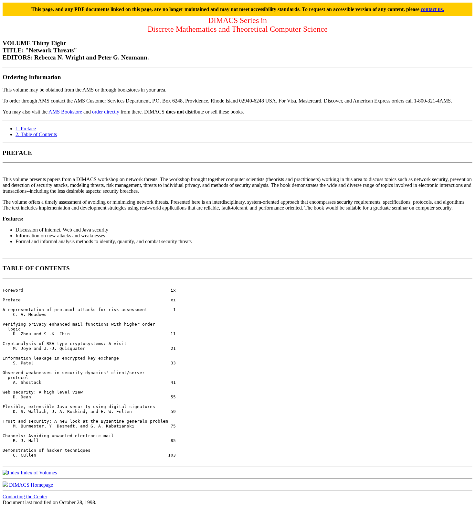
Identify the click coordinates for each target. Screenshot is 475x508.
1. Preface (26, 128)
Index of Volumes (38, 472)
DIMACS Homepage (30, 485)
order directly (105, 111)
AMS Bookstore (65, 111)
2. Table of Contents (36, 134)
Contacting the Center (25, 496)
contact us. (432, 9)
